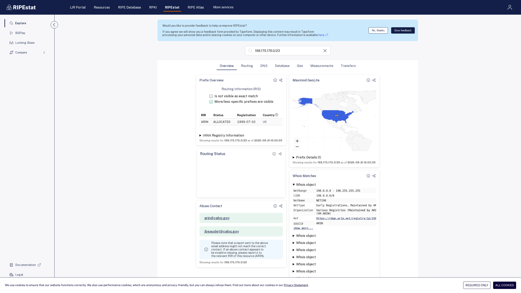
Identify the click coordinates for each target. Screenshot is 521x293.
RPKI (153, 7)
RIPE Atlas (196, 7)
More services (223, 7)
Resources (102, 7)
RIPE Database (129, 7)
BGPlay (20, 33)
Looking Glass (25, 42)
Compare (21, 52)
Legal (19, 274)
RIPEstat (172, 7)
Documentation (25, 265)
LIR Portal (78, 7)
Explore (20, 23)
